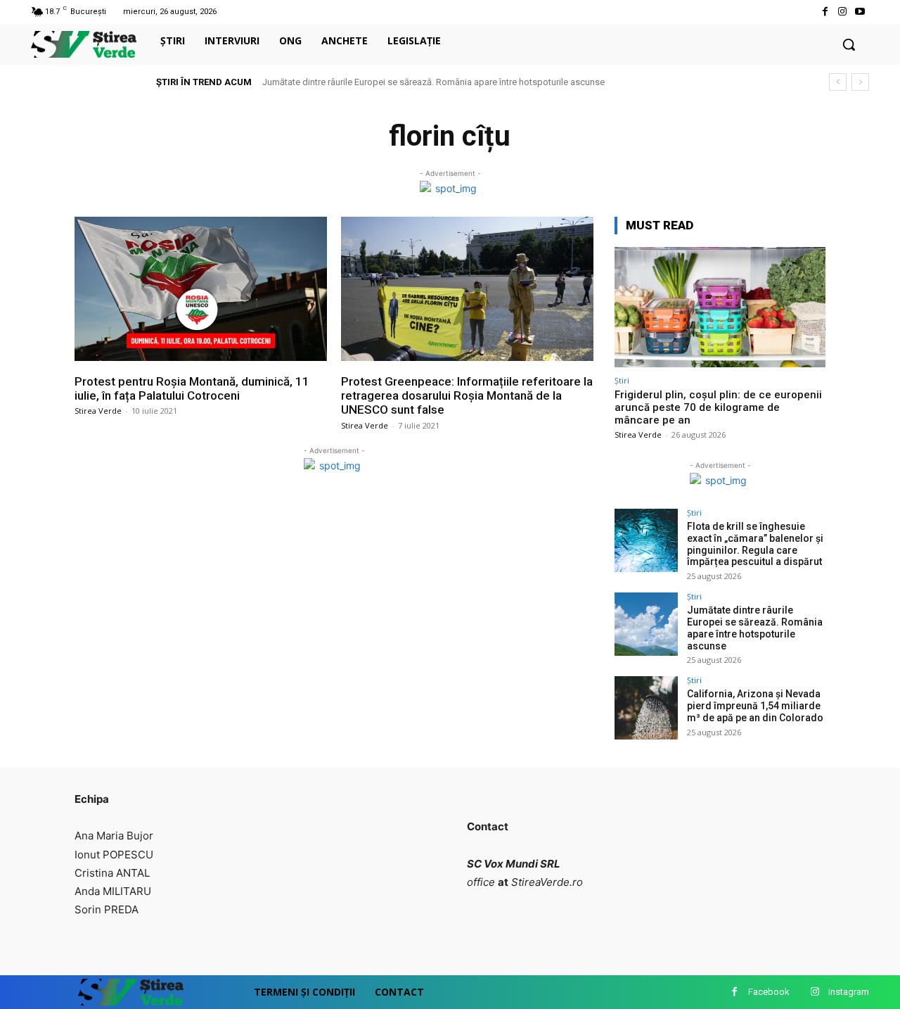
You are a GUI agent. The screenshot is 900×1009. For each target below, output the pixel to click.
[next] (860, 82)
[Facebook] (824, 11)
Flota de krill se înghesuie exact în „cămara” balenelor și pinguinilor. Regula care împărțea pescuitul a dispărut (755, 544)
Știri (622, 380)
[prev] (838, 82)
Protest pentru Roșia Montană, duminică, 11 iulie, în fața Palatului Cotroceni (192, 388)
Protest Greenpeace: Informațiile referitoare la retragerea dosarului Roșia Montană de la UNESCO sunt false (467, 395)
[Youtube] (860, 11)
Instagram (848, 991)
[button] (848, 44)
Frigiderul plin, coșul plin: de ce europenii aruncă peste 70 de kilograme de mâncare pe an (718, 407)
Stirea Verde (98, 410)
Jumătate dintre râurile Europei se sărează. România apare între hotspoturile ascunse (433, 82)
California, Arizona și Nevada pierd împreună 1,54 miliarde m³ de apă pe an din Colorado (755, 705)
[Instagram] (842, 11)
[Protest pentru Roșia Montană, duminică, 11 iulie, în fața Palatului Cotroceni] (201, 289)
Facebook (769, 991)
